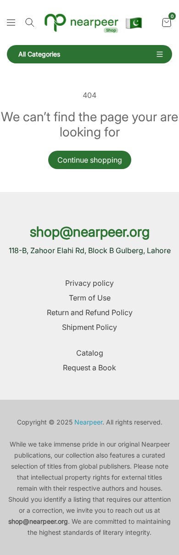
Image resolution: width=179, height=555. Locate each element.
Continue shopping (89, 159)
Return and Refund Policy (90, 312)
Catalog (89, 352)
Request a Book (89, 367)
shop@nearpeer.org (90, 231)
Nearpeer (88, 422)
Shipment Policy (89, 327)
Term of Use (90, 297)
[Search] (29, 22)
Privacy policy (89, 283)
